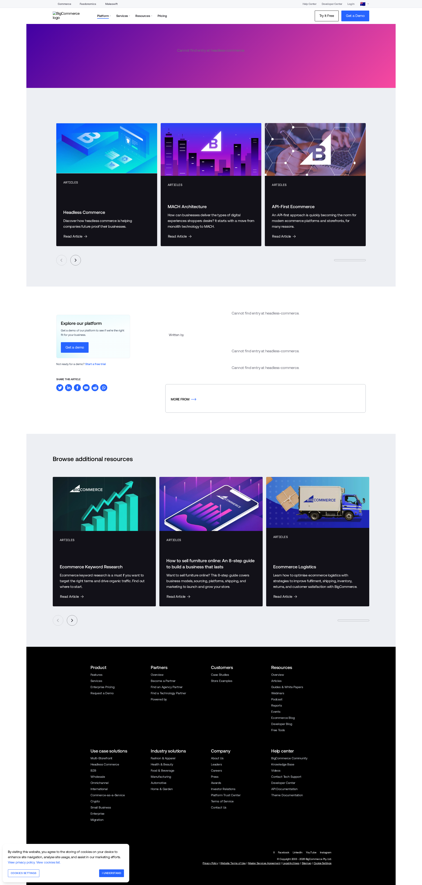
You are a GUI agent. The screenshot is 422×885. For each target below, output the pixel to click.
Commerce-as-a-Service (108, 795)
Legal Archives (291, 863)
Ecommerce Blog (283, 718)
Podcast (276, 699)
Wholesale (98, 776)
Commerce (64, 3)
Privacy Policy (210, 863)
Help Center (309, 3)
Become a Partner (163, 681)
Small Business (101, 807)
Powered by (159, 699)
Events (275, 711)
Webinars (277, 693)
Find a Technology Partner (168, 693)
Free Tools (278, 730)
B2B (93, 770)
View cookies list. (48, 862)
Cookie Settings (322, 863)
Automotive (158, 783)
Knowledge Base (282, 764)
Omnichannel (100, 783)
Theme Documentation (287, 795)
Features (96, 674)
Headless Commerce (105, 764)
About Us (217, 758)
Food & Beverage (162, 770)
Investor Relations (223, 789)
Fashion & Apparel (163, 758)
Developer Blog (281, 724)
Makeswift (111, 3)
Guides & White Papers (287, 687)
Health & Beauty (162, 764)
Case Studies (220, 674)
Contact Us (218, 807)
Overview (157, 674)
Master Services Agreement (264, 863)
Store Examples (221, 681)
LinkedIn (297, 852)
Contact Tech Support (286, 776)
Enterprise (97, 813)
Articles (276, 681)
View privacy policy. (21, 862)
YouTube (311, 852)
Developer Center (332, 3)
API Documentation (284, 789)
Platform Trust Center (225, 795)
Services (96, 681)
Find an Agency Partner (167, 687)
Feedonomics (88, 3)
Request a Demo (102, 693)
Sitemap (306, 863)
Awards (216, 783)
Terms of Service (222, 801)
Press (214, 776)
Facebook (283, 852)
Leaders (216, 764)
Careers (216, 770)
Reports (276, 705)
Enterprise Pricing (103, 687)
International (99, 789)
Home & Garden (162, 789)
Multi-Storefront (101, 758)
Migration (97, 819)
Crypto (95, 801)
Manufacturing (161, 776)
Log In (351, 3)
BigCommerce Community (289, 758)
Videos (275, 770)
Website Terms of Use (233, 863)
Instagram (325, 852)
